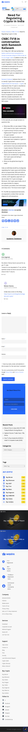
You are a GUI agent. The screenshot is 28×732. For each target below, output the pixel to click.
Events (8, 32)
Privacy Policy (9, 372)
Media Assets (5, 603)
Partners (4, 600)
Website (4, 354)
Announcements (6, 598)
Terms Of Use (5, 606)
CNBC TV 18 (15, 32)
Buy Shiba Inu (5, 690)
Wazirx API (5, 632)
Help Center (5, 645)
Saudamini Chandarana (11, 25)
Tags (4, 462)
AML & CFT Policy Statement (9, 611)
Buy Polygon (5, 682)
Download (4, 624)
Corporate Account (7, 626)
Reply (4, 274)
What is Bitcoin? (6, 666)
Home (3, 32)
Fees (3, 653)
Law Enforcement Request (9, 658)
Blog (3, 650)
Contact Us (5, 647)
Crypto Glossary (6, 663)
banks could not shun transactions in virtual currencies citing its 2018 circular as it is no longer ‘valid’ (14, 55)
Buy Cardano (5, 693)
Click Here (11, 210)
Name (4, 338)
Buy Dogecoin (5, 687)
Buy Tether (5, 685)
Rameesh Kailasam (7, 79)
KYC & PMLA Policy (7, 614)
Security (4, 655)
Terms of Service (19, 372)
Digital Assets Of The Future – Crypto (13, 83)
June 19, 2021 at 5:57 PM (7, 259)
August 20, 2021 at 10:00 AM (10, 287)
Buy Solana (5, 679)
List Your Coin (5, 634)
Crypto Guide (5, 661)
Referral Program (6, 629)
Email (3, 346)
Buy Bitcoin (5, 674)
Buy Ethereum (5, 677)
